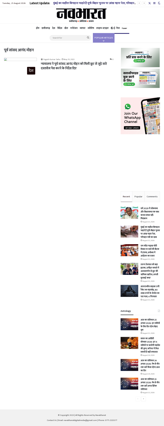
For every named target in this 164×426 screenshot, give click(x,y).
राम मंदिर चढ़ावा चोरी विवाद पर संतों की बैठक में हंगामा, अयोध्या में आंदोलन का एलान (150, 251)
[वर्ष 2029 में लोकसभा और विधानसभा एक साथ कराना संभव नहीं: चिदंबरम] (129, 213)
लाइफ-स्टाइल (102, 28)
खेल (66, 28)
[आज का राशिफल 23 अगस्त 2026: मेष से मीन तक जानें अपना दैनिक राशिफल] (129, 384)
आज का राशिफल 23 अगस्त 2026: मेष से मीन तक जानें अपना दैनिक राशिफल (150, 384)
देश (53, 28)
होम (37, 28)
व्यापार (82, 28)
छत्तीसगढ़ (46, 28)
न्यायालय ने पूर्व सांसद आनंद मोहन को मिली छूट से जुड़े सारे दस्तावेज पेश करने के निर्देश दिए (74, 66)
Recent (126, 197)
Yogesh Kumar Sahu (51, 59)
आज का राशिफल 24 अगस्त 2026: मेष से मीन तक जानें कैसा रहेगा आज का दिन (150, 365)
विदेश (59, 28)
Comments (152, 197)
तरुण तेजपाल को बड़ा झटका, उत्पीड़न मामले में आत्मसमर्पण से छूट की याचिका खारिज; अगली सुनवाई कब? (150, 271)
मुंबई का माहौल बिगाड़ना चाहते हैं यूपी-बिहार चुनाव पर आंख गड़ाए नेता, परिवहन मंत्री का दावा (100, 3)
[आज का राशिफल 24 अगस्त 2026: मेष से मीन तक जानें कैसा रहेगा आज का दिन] (129, 365)
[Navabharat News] (82, 15)
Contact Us (52, 420)
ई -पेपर (120, 28)
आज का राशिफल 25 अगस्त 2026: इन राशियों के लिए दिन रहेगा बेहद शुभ (150, 325)
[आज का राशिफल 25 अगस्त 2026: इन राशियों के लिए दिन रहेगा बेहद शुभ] (129, 324)
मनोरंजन (74, 28)
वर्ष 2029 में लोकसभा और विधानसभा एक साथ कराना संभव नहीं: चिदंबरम (150, 213)
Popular (138, 197)
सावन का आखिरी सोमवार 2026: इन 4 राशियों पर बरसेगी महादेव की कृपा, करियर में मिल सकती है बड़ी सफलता (150, 345)
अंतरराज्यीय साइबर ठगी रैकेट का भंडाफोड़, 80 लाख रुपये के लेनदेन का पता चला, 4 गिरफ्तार (150, 291)
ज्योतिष (91, 28)
